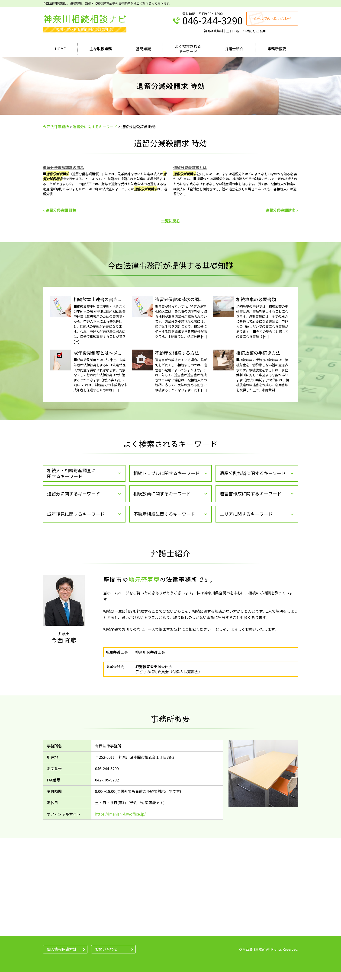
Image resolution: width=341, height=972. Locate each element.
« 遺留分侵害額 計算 (59, 210)
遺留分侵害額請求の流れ (63, 167)
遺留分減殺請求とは (190, 167)
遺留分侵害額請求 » (282, 210)
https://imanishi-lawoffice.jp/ (120, 814)
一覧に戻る (170, 220)
